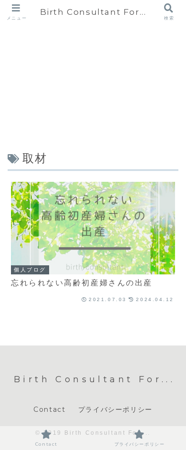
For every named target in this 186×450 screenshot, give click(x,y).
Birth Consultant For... (93, 12)
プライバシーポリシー (115, 409)
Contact (49, 409)
